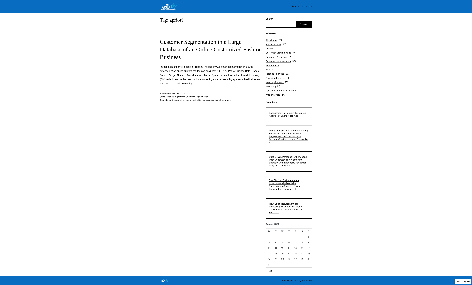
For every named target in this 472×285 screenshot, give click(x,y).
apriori (181, 100)
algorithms (172, 100)
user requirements (275, 82)
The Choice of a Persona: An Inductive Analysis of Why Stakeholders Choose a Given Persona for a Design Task (284, 184)
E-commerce (272, 65)
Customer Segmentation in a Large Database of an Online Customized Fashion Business (211, 49)
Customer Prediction (276, 57)
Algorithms (180, 96)
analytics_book (273, 44)
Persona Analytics (275, 73)
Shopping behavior (275, 78)
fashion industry (202, 100)
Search (269, 18)
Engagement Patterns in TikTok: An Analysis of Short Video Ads (287, 114)
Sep (271, 270)
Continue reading (183, 83)
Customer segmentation (197, 96)
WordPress (307, 280)
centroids (189, 100)
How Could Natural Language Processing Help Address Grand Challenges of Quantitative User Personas (285, 208)
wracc (228, 100)
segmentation (217, 100)
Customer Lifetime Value (278, 52)
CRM (268, 48)
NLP (268, 69)
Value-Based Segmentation (280, 90)
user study (271, 86)
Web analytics (273, 94)
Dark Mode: (461, 281)
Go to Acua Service (301, 6)
